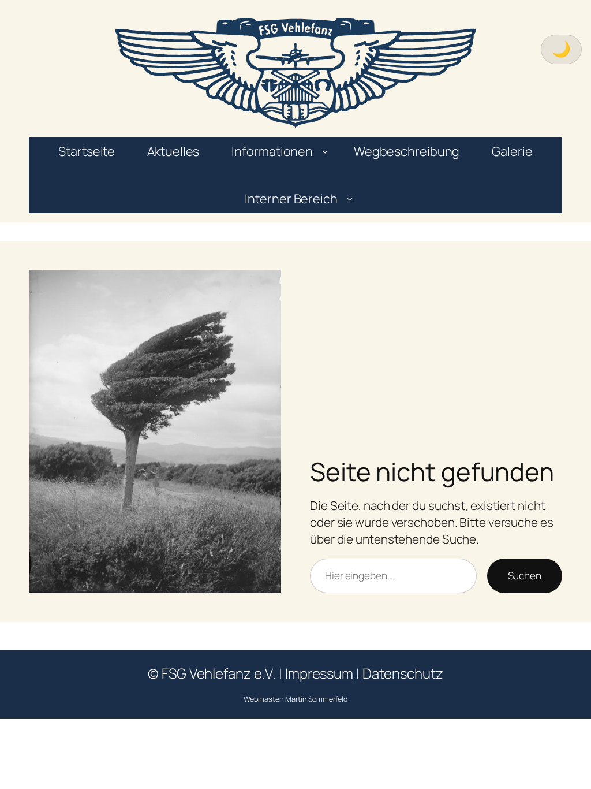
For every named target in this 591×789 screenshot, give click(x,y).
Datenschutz (402, 673)
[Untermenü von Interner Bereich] (350, 199)
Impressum (319, 673)
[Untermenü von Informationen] (325, 151)
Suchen (524, 575)
